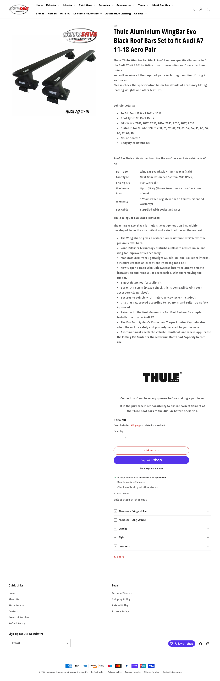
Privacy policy (115, 672)
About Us (14, 599)
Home (12, 593)
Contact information (172, 672)
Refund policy (98, 672)
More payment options (151, 468)
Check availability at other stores (137, 487)
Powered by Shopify (78, 672)
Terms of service (133, 672)
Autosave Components (57, 672)
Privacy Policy (120, 611)
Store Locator (17, 605)
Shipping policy (151, 672)
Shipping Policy (121, 599)
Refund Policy (17, 623)
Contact (13, 611)
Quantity (118, 431)
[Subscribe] (66, 643)
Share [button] (120, 557)
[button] (193, 9)
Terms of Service (19, 617)
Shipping (135, 425)
